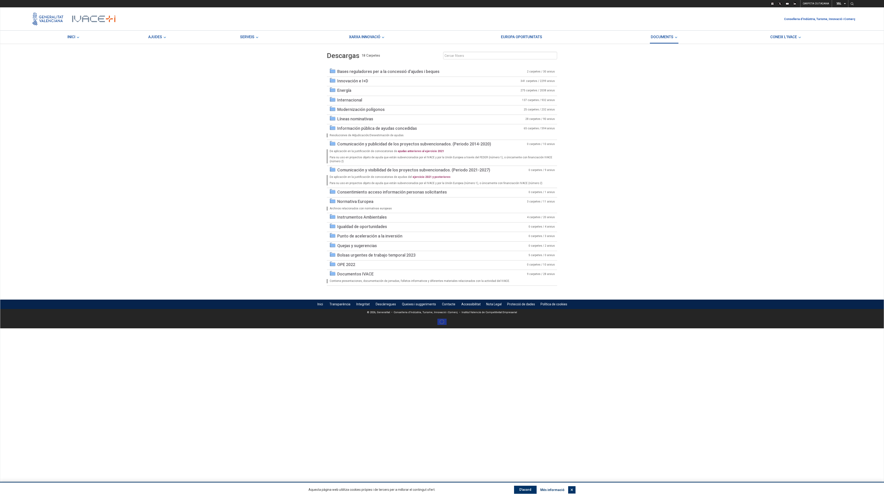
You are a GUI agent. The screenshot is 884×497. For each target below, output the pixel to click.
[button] (852, 3)
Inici (320, 304)
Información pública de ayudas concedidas (377, 128)
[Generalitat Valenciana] (47, 18)
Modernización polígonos (361, 109)
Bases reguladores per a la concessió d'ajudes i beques (388, 71)
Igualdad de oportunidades (362, 226)
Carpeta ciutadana (816, 3)
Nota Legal (494, 304)
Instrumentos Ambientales (362, 217)
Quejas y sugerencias (357, 245)
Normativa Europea (355, 201)
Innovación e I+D (352, 80)
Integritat (363, 304)
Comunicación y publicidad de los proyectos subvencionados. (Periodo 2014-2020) (414, 144)
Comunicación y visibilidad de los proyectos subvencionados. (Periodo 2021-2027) (413, 170)
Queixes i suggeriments (419, 304)
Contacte (448, 304)
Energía (344, 90)
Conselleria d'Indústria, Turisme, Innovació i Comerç (819, 19)
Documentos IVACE (355, 274)
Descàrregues (386, 304)
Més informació (552, 490)
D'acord (525, 489)
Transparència (339, 304)
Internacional (349, 100)
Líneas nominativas (355, 118)
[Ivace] (93, 18)
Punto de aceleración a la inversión (369, 236)
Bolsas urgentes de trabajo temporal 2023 (376, 255)
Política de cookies (554, 304)
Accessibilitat (471, 304)
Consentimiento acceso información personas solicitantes (392, 192)
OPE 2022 (346, 264)
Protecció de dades (521, 304)
